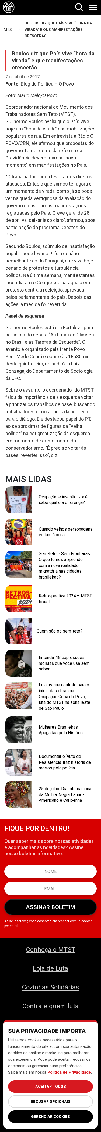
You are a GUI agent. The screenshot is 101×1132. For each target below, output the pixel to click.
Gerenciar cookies (50, 1117)
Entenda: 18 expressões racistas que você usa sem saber (64, 663)
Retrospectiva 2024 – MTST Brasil (65, 598)
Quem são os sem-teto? (59, 631)
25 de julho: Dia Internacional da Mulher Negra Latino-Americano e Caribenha (65, 794)
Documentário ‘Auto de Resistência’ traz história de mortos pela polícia (65, 762)
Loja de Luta (50, 968)
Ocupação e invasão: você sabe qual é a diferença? (63, 499)
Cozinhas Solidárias (50, 987)
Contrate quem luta (50, 1006)
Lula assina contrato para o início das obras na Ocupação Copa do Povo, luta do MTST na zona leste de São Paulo (64, 696)
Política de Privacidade (69, 1072)
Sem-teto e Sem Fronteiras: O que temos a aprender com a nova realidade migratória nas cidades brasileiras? (65, 565)
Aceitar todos (50, 1086)
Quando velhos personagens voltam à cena (66, 532)
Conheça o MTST (50, 949)
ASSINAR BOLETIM (50, 907)
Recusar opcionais (51, 1101)
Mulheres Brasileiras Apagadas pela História (61, 730)
